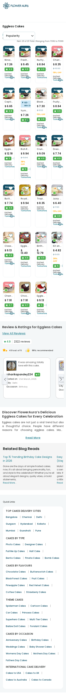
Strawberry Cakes (36, 592)
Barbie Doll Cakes (15, 626)
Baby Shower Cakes (41, 646)
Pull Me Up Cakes (15, 551)
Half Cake (34, 551)
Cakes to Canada (41, 679)
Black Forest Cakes (16, 578)
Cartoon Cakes (39, 605)
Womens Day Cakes (17, 653)
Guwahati (25, 530)
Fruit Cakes (38, 578)
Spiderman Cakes (16, 605)
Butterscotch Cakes (41, 571)
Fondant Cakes (38, 626)
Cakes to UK (32, 673)
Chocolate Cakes (16, 571)
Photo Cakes (13, 544)
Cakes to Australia (16, 679)
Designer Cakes (34, 544)
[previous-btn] (5, 379)
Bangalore (11, 517)
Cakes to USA (13, 673)
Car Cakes (12, 612)
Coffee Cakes (14, 592)
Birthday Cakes (40, 639)
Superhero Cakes (15, 619)
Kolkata (41, 523)
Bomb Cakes (52, 558)
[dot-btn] (4, 54)
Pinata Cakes (32, 558)
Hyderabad (26, 523)
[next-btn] (61, 379)
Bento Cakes (13, 558)
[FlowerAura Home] (16, 6)
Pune (38, 530)
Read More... (9, 482)
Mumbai (10, 530)
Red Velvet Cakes (39, 585)
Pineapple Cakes (15, 585)
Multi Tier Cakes (39, 619)
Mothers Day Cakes (44, 653)
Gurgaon (11, 523)
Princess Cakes (30, 612)
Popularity (13, 36)
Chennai (27, 517)
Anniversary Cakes (16, 639)
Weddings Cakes (15, 646)
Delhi (39, 517)
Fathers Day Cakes (16, 660)
